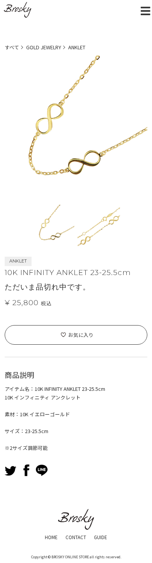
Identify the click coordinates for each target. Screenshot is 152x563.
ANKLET (76, 47)
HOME (51, 537)
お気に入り (81, 334)
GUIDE (100, 537)
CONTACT (75, 537)
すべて (12, 47)
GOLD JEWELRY (43, 47)
